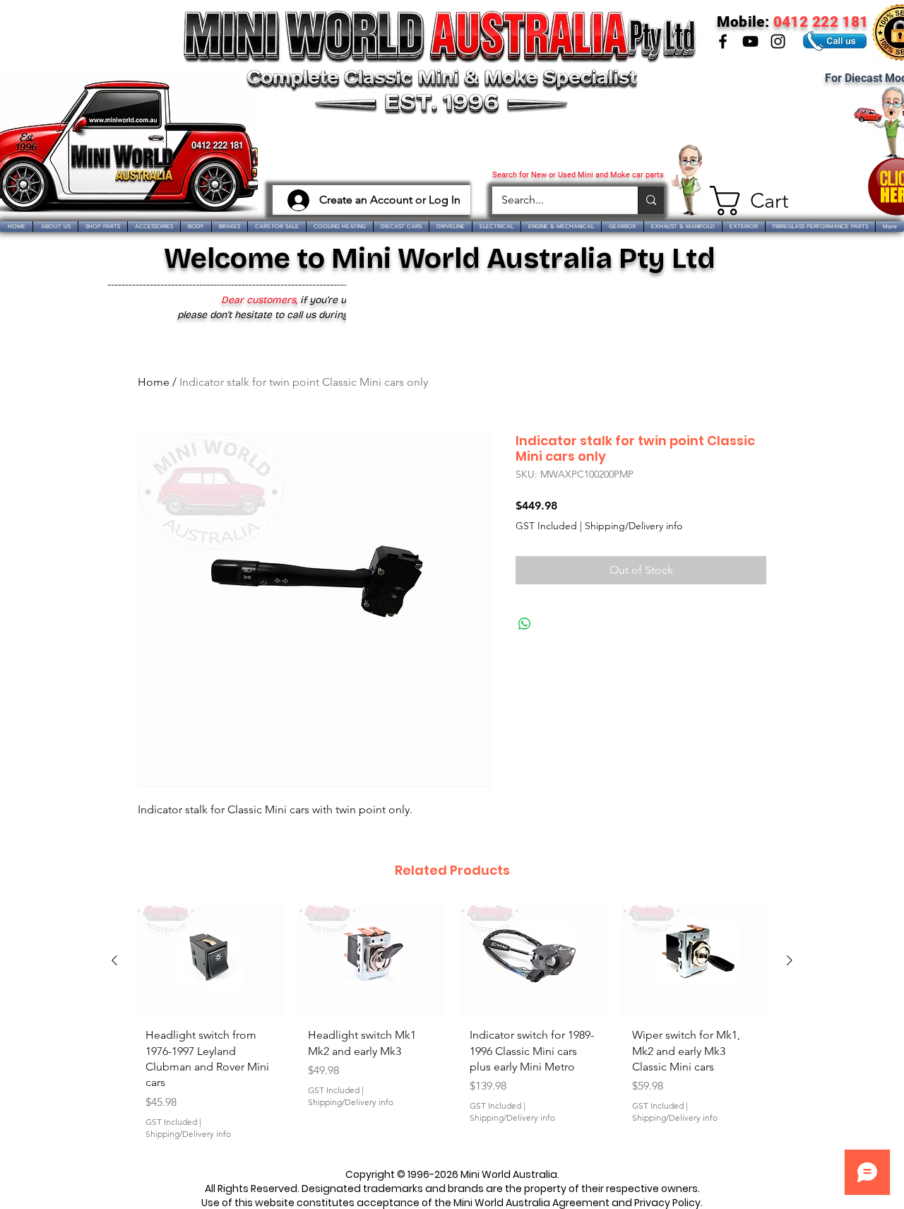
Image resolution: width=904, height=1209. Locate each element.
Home (154, 382)
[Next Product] (789, 960)
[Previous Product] (114, 960)
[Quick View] (209, 960)
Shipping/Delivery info (633, 525)
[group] (452, 1027)
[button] (743, 201)
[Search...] (651, 200)
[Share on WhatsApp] (524, 623)
